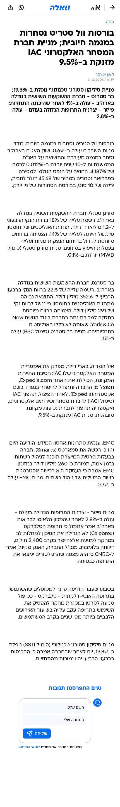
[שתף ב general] (10, 7)
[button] (95, 7)
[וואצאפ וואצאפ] (21, 7)
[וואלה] (60, 7)
